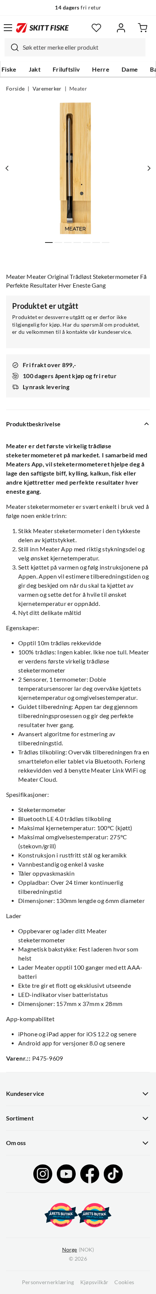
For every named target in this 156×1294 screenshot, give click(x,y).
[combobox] (75, 47)
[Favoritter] (96, 28)
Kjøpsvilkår (94, 1282)
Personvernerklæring (48, 1282)
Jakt (35, 69)
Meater (78, 89)
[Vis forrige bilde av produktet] (7, 168)
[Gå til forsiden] (42, 28)
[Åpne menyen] (8, 27)
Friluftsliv (66, 69)
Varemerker (47, 89)
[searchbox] (82, 47)
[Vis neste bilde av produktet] (149, 168)
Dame (130, 69)
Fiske (9, 69)
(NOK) (78, 1250)
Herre (100, 69)
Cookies (124, 1282)
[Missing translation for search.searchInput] (12, 47)
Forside (15, 89)
